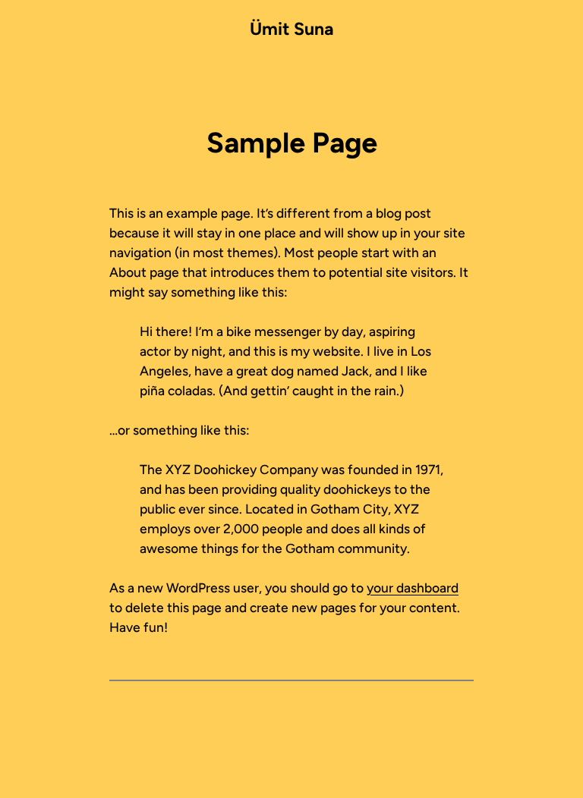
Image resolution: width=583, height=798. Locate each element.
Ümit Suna (292, 28)
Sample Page (291, 142)
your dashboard (413, 587)
